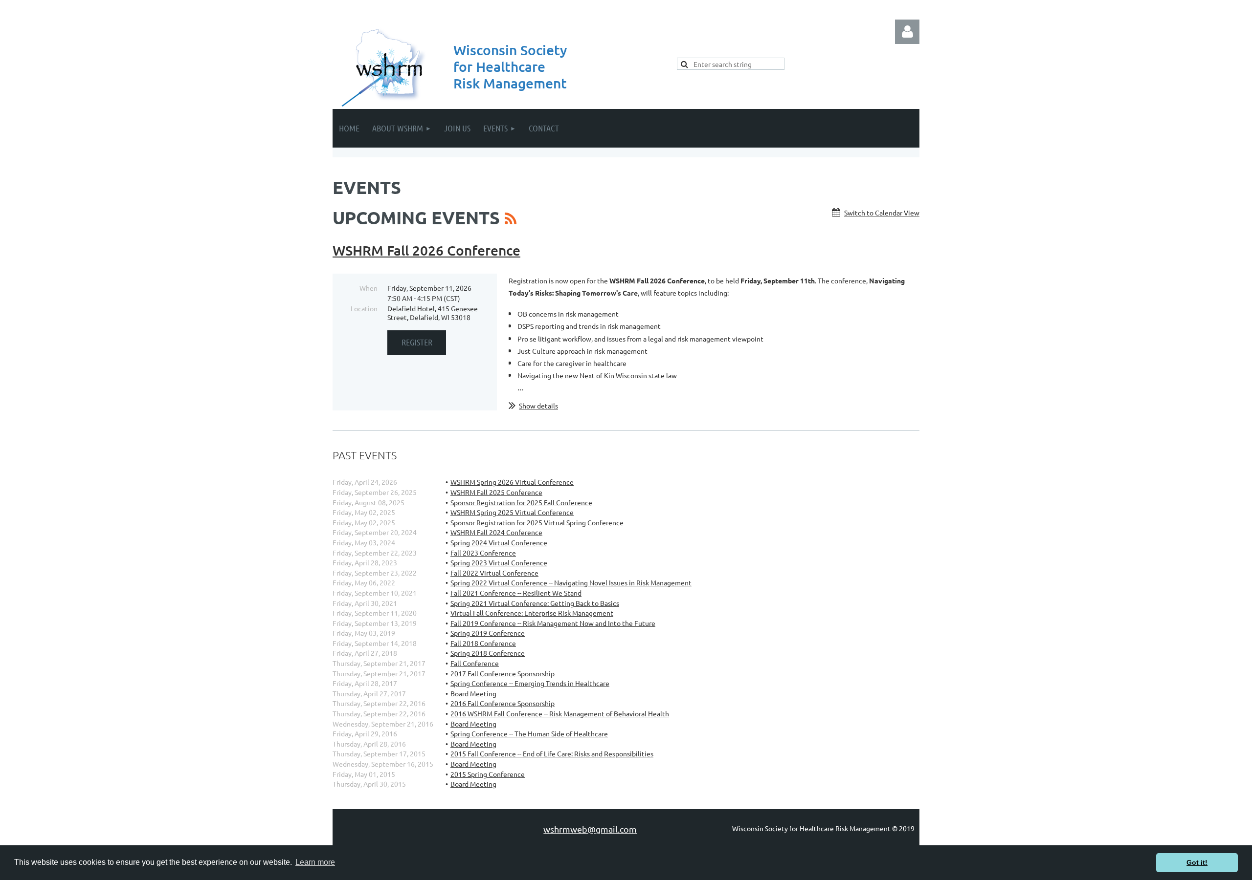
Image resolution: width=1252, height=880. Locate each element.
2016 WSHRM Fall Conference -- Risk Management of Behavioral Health (559, 713)
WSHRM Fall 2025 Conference (496, 492)
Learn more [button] (315, 862)
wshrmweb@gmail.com (590, 829)
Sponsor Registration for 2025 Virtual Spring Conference (537, 522)
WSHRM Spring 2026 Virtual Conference (512, 481)
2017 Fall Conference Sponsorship (502, 673)
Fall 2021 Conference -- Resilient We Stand (515, 592)
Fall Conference (474, 663)
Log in (907, 32)
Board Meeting (473, 693)
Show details (538, 405)
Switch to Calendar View (881, 212)
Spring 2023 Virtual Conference (498, 562)
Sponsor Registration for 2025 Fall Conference (521, 502)
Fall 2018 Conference (483, 643)
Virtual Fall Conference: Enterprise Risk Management (531, 612)
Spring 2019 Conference (487, 632)
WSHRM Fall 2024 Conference (496, 532)
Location (364, 308)
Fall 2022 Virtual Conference (494, 572)
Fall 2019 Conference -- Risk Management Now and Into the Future (552, 623)
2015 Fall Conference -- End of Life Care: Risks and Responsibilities (551, 753)
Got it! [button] (1196, 862)
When (368, 287)
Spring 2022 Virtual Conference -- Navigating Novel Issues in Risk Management (571, 582)
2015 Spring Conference (487, 774)
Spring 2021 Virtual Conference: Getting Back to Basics (534, 603)
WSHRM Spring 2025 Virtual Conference (512, 512)
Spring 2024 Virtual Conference (498, 542)
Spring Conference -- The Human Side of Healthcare (529, 733)
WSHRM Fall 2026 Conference (426, 250)
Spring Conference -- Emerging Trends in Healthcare (529, 683)
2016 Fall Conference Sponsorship (502, 703)
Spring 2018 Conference (487, 652)
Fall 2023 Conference (483, 552)
